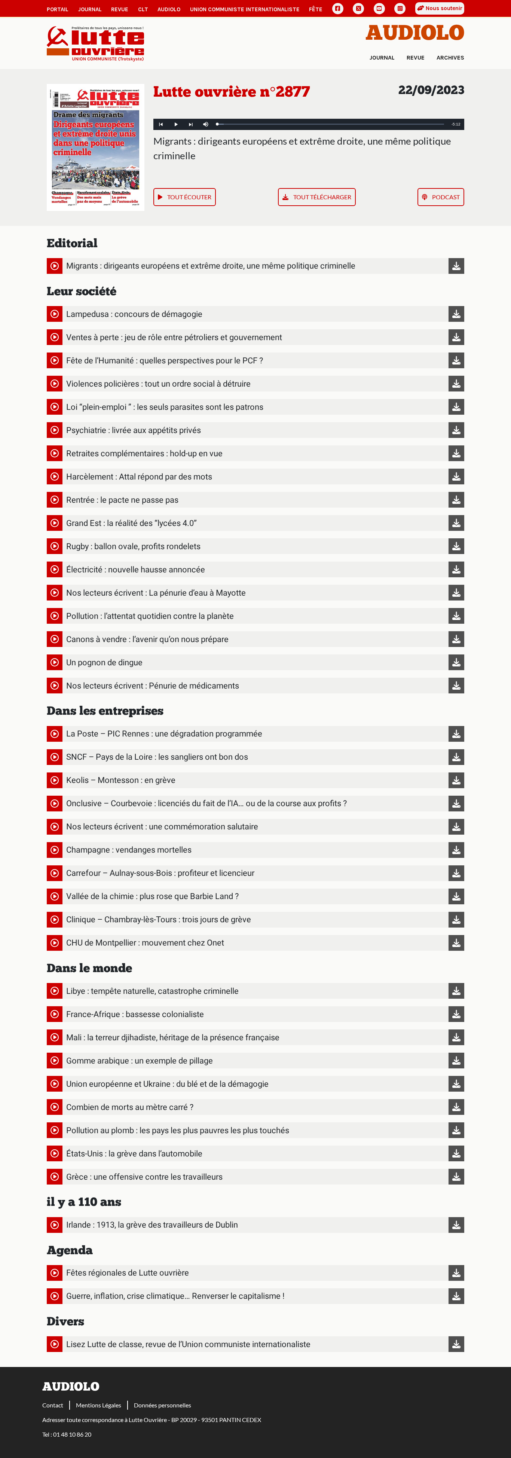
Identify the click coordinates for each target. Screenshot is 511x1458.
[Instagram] (400, 8)
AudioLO (168, 9)
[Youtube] (379, 8)
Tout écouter (188, 196)
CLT (143, 9)
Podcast (445, 196)
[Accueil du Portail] (95, 42)
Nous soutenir (443, 8)
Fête (315, 9)
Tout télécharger (321, 196)
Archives (450, 57)
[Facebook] (337, 8)
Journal (90, 9)
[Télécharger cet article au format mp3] (454, 266)
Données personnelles (162, 1405)
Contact (52, 1405)
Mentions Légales (98, 1405)
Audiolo (414, 34)
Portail (57, 9)
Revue (119, 9)
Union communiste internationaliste (245, 9)
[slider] (330, 124)
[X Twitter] (358, 8)
